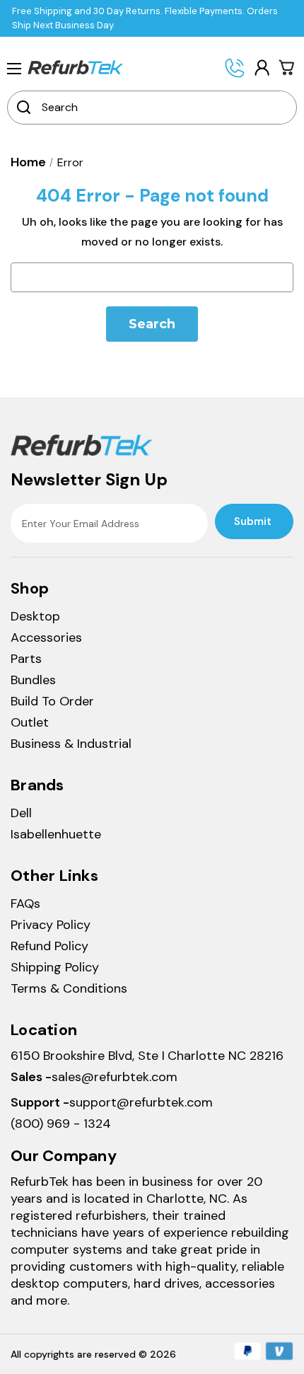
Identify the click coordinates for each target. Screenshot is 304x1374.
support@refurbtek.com (141, 1102)
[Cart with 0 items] (287, 67)
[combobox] (162, 107)
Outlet (30, 722)
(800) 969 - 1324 (61, 1123)
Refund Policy (49, 945)
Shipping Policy (55, 967)
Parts (26, 658)
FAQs (25, 903)
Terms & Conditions (69, 988)
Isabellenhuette (56, 834)
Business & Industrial (71, 743)
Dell (21, 812)
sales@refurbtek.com (114, 1076)
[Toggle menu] (14, 68)
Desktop (35, 616)
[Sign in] (261, 67)
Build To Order (52, 701)
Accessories (46, 637)
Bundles (33, 679)
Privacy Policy (50, 924)
